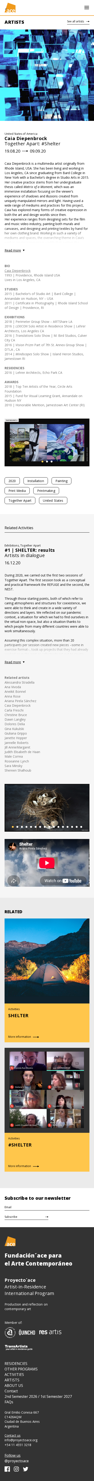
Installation (35, 481)
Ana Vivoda (13, 687)
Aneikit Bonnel (15, 691)
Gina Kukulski (14, 729)
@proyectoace (17, 1460)
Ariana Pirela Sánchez (20, 701)
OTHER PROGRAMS (21, 1369)
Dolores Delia (15, 724)
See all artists (75, 21)
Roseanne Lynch (17, 761)
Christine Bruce (16, 715)
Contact (11, 1390)
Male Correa (14, 756)
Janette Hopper (16, 738)
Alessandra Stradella (19, 682)
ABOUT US (14, 1385)
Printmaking (46, 490)
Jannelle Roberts (17, 742)
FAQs (9, 1401)
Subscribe (11, 1217)
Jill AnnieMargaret (17, 747)
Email (8, 1207)
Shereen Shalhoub (18, 770)
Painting (61, 481)
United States (53, 500)
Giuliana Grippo (16, 733)
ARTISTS (12, 1380)
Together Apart (19, 500)
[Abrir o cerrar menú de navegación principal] (86, 7)
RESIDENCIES (16, 1363)
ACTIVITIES (14, 1374)
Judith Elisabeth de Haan (22, 752)
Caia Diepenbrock (18, 270)
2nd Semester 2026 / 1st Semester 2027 (38, 1396)
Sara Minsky (13, 766)
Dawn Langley (15, 719)
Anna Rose (13, 696)
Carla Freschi (14, 710)
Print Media (17, 490)
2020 (12, 481)
